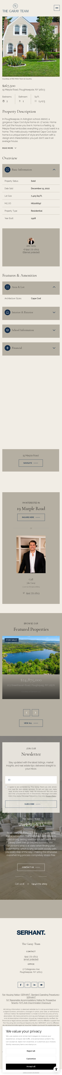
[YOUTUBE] (41, 985)
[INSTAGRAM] (27, 985)
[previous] (26, 712)
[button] (31, 867)
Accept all (31, 1067)
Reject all (31, 1051)
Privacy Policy (51, 796)
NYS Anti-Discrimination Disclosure (35, 1003)
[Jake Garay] (31, 554)
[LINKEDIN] (34, 985)
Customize (31, 1059)
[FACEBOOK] (21, 985)
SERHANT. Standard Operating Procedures (40, 995)
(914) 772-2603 (32, 249)
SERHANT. (31, 997)
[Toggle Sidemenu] (57, 8)
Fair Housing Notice (11, 995)
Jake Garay (31, 583)
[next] (35, 712)
